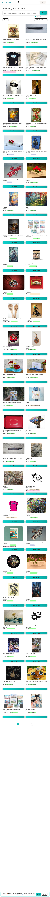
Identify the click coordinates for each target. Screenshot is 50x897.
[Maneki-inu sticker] (36, 645)
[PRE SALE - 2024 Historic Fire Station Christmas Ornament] (36, 282)
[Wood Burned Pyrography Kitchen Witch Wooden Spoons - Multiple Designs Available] (13, 310)
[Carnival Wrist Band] (36, 478)
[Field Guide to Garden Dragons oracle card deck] (36, 115)
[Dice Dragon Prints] (13, 338)
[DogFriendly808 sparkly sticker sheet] (13, 394)
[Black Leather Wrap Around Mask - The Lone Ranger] (13, 87)
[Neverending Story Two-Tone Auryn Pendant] (13, 282)
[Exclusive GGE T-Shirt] (13, 505)
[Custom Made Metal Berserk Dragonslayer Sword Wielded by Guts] (36, 31)
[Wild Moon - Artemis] (13, 254)
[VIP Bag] (36, 394)
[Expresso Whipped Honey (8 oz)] (36, 254)
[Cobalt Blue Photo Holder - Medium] (36, 366)
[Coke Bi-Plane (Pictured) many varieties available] (13, 170)
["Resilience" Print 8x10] (13, 589)
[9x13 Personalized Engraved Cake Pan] (13, 422)
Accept (38, 894)
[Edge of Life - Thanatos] (36, 589)
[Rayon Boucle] (36, 450)
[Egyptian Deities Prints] (36, 310)
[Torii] (36, 199)
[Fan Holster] (36, 422)
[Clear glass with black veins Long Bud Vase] (13, 142)
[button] (28, 2)
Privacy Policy (16, 894)
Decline (44, 894)
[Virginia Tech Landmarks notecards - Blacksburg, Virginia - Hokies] (36, 226)
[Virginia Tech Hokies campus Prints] (13, 701)
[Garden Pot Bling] (36, 505)
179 (29, 724)
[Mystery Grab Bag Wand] (36, 87)
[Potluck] (13, 478)
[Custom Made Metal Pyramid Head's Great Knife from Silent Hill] (13, 450)
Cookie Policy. (23, 894)
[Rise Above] (13, 199)
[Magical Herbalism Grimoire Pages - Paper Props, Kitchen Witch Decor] (36, 59)
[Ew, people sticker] (36, 701)
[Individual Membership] (36, 617)
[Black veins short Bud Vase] (36, 170)
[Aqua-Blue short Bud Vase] (13, 366)
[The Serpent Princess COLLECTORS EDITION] (36, 142)
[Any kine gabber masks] (13, 645)
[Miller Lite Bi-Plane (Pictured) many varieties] (36, 533)
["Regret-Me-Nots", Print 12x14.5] (13, 31)
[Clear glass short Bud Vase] (36, 561)
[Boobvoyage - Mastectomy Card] (13, 533)
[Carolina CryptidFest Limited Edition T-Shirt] (13, 59)
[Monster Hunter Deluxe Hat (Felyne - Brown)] (36, 673)
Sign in (43, 2)
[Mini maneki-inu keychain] (13, 673)
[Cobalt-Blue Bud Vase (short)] (13, 617)
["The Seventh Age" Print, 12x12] (13, 561)
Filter (6, 19)
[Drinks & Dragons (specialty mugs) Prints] (13, 226)
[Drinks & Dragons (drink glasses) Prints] (13, 115)
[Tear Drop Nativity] (36, 338)
